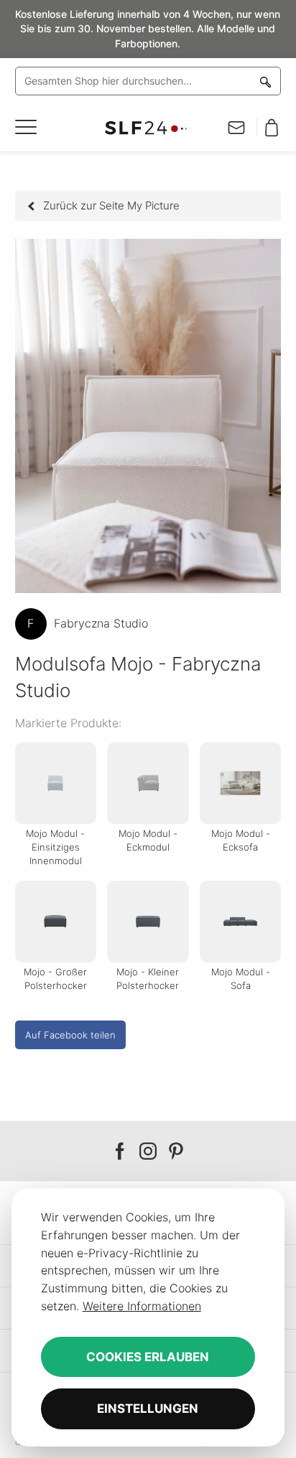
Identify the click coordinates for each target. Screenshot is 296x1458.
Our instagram (148, 1151)
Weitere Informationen (142, 1306)
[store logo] (148, 128)
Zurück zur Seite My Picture (111, 205)
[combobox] (148, 81)
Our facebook (120, 1151)
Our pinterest (176, 1151)
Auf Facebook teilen (70, 1035)
